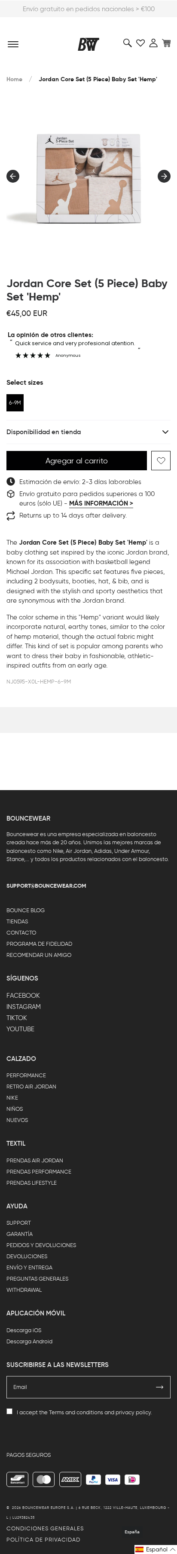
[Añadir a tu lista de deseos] (161, 460)
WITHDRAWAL (24, 1290)
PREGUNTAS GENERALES (37, 1278)
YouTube (20, 1029)
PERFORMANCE (26, 1075)
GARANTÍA (19, 1234)
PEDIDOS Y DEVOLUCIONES (41, 1245)
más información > (101, 503)
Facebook (23, 995)
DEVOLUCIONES (26, 1256)
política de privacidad (43, 1539)
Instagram (23, 1007)
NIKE (12, 1097)
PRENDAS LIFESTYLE (31, 1183)
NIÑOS (14, 1109)
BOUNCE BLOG (25, 910)
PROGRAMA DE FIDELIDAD (39, 944)
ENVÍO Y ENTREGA (29, 1267)
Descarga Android (29, 1341)
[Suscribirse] (160, 1387)
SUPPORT (18, 1223)
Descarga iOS (23, 1330)
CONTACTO (21, 932)
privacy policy (133, 1412)
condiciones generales (45, 1528)
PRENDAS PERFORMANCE (38, 1171)
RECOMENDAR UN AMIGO (38, 955)
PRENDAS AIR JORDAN (34, 1160)
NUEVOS (17, 1120)
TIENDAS (17, 921)
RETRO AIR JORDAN (31, 1086)
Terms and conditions (76, 1412)
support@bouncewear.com (46, 885)
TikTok (16, 1018)
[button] (155, 1549)
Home (14, 79)
